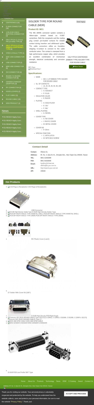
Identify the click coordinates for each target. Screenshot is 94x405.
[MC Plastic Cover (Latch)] (19, 228)
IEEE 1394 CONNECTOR (15, 58)
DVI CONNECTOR (14, 72)
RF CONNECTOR (13, 87)
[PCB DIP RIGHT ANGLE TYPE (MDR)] (21, 216)
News (5, 10)
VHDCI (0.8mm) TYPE (15, 53)
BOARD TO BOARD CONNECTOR (13, 77)
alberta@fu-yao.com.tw (48, 165)
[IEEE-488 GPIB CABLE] (17, 321)
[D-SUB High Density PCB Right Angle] (19, 304)
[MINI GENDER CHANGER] (18, 323)
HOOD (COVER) (13, 91)
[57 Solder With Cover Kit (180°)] (42, 265)
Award (5, 15)
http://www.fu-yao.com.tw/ (49, 168)
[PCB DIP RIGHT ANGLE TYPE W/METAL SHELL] (25, 214)
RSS (87, 13)
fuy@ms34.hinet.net (47, 163)
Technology (8, 8)
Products (7, 6)
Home (5, 3)
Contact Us (7, 17)
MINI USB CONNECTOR (15, 67)
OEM (5, 12)
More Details (79, 66)
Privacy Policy (16, 402)
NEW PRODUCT (13, 103)
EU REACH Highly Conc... (13, 117)
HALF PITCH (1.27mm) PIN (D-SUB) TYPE (14, 40)
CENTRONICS (12, 23)
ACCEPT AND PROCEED (76, 394)
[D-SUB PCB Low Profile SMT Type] (39, 347)
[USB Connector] (19, 199)
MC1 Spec (31, 67)
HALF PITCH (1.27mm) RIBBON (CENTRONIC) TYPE (14, 47)
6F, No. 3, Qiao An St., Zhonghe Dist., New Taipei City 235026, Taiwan (31, 386)
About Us (7, 4)
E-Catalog (7, 14)
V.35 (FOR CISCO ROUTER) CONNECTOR (15, 34)
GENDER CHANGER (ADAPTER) (13, 83)
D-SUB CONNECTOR (14, 27)
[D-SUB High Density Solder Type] (20, 212)
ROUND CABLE (13, 99)
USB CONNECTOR (14, 62)
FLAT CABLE (12, 95)
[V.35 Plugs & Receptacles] (17, 187)
